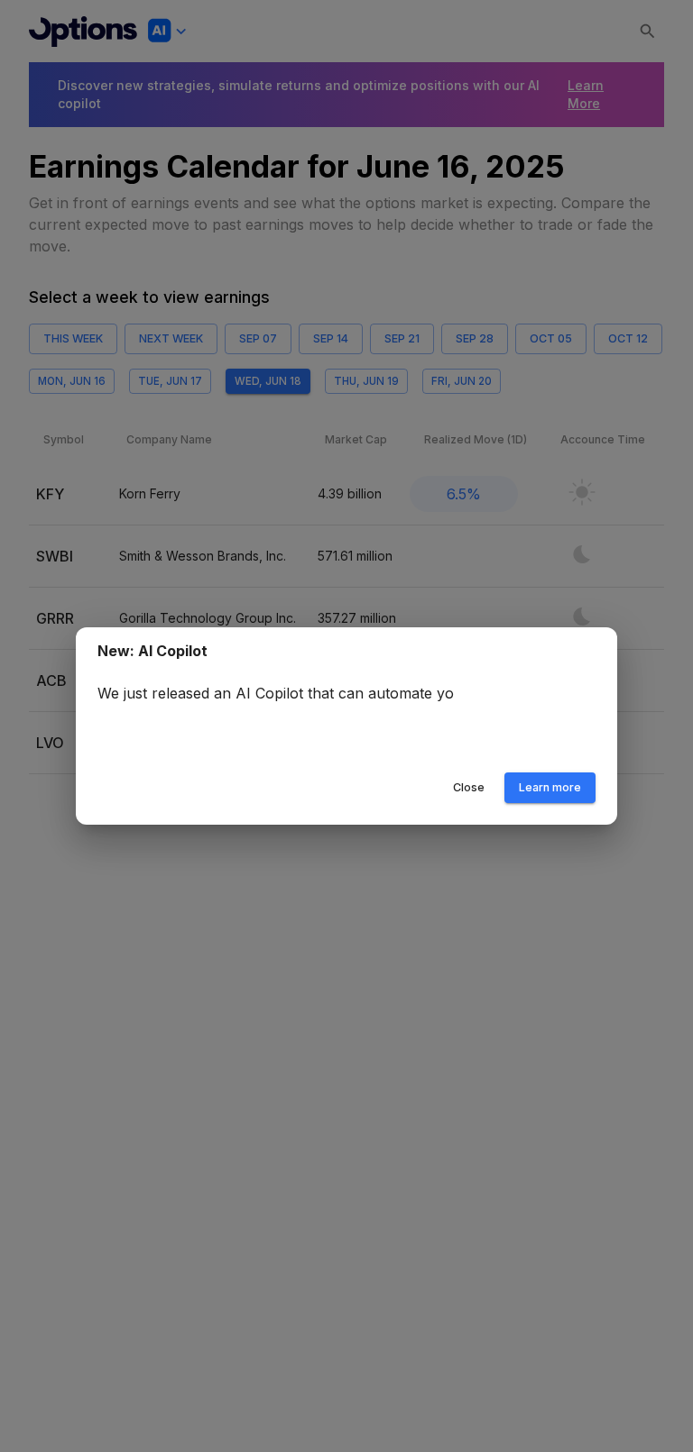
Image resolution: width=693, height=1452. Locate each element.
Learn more (550, 787)
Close (469, 787)
